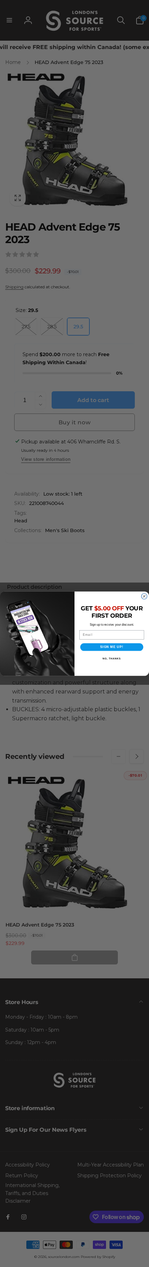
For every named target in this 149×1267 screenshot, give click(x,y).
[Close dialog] (144, 596)
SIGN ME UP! (111, 646)
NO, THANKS (112, 658)
